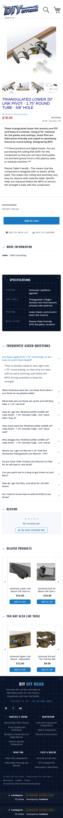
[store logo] (21, 10)
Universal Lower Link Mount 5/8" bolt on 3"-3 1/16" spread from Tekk (20, 590)
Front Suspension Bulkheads (16, 728)
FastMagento (15, 795)
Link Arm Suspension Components (46, 724)
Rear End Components (17, 758)
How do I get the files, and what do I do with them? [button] (25, 485)
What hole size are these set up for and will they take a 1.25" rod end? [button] (27, 403)
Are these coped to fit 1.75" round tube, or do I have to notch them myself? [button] (27, 358)
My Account (8, 780)
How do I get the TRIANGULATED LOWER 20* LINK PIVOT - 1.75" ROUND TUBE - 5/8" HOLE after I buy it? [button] (25, 415)
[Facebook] (6, 708)
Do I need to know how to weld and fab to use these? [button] (26, 496)
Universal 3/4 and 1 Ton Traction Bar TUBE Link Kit (47, 658)
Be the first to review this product (15, 114)
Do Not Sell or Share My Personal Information (21, 783)
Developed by (37, 799)
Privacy (27, 780)
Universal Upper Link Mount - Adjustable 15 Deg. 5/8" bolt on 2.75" (20, 658)
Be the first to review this (31, 530)
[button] (8, 88)
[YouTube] (20, 708)
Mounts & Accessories (46, 734)
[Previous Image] (5, 50)
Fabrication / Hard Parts (46, 767)
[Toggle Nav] (4, 6)
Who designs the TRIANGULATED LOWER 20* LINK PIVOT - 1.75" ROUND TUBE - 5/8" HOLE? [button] (26, 441)
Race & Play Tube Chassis (16, 722)
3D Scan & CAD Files (46, 758)
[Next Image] (58, 50)
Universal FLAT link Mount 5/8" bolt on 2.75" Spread (47, 590)
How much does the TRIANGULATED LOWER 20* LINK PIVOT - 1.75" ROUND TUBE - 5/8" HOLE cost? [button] (27, 428)
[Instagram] (13, 708)
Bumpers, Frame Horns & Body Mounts (16, 735)
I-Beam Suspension (46, 730)
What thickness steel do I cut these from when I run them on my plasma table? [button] (27, 392)
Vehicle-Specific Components (16, 743)
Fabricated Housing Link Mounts (16, 764)
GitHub (21, 799)
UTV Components (46, 762)
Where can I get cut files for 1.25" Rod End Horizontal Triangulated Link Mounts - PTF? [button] (25, 452)
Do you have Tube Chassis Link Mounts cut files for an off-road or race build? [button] (27, 463)
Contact (18, 780)
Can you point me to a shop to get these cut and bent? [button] (27, 474)
